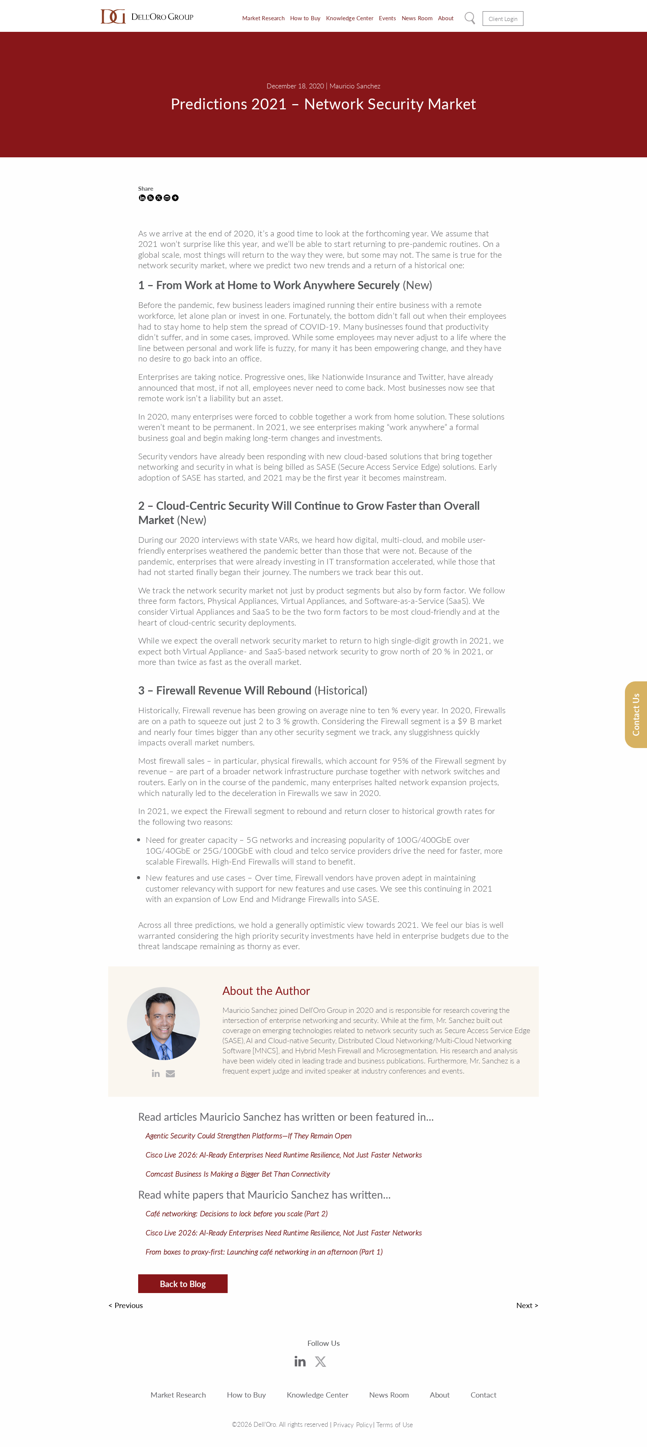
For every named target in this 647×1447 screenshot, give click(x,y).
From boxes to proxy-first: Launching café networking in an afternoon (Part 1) (264, 1251)
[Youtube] (343, 1365)
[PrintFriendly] (167, 197)
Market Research (263, 18)
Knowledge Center (349, 18)
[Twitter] (320, 1363)
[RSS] (150, 197)
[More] (175, 197)
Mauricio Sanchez (354, 85)
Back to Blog (183, 1284)
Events (387, 18)
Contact (483, 1394)
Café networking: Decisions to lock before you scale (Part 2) (237, 1213)
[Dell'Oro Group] (147, 16)
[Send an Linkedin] (156, 1073)
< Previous (125, 1305)
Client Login (503, 18)
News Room (417, 18)
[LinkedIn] (300, 1362)
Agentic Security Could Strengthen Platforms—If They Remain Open (249, 1135)
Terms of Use (394, 1424)
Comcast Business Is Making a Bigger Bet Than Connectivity (238, 1173)
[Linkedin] (142, 197)
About (445, 18)
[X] (158, 197)
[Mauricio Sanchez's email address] (170, 1073)
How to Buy (305, 18)
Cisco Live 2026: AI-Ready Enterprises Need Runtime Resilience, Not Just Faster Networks (284, 1154)
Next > (527, 1305)
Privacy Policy (352, 1424)
